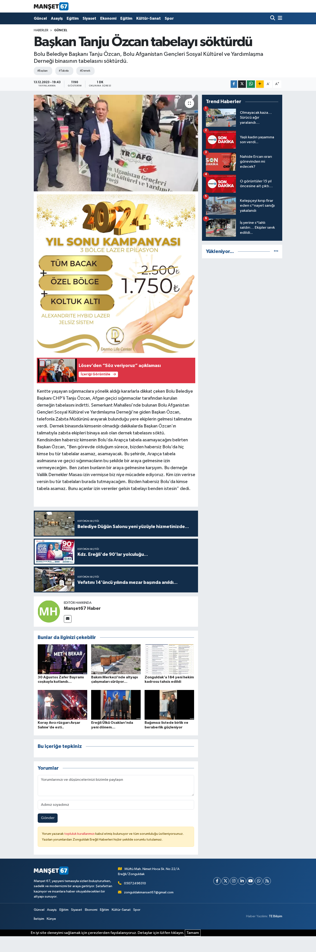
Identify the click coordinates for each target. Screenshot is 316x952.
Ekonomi (108, 18)
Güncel (40, 18)
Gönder (48, 818)
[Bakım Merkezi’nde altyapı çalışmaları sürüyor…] (116, 659)
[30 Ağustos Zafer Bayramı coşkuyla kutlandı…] (62, 659)
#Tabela (64, 70)
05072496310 (135, 883)
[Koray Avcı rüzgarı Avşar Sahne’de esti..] (62, 705)
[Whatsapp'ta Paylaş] (251, 84)
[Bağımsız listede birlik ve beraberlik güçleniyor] (169, 705)
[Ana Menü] (279, 18)
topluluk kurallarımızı (79, 833)
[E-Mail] (67, 619)
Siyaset (89, 18)
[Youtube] (250, 881)
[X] (225, 881)
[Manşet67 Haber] (49, 611)
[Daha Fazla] (260, 84)
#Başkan (42, 70)
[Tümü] (276, 251)
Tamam (192, 933)
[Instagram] (234, 881)
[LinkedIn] (242, 881)
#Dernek (85, 70)
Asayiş (57, 18)
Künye (51, 918)
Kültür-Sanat (148, 18)
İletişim (39, 918)
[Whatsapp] (259, 881)
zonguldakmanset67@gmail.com (148, 892)
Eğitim (73, 18)
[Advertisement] (242, 294)
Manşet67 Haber (82, 608)
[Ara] (273, 18)
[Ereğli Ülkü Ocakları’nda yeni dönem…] (116, 705)
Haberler (41, 30)
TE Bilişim (275, 916)
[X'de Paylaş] (242, 84)
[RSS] (267, 881)
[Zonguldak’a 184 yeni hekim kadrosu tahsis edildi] (169, 659)
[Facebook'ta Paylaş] (234, 84)
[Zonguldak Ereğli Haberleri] (51, 6)
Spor (169, 18)
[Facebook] (217, 881)
